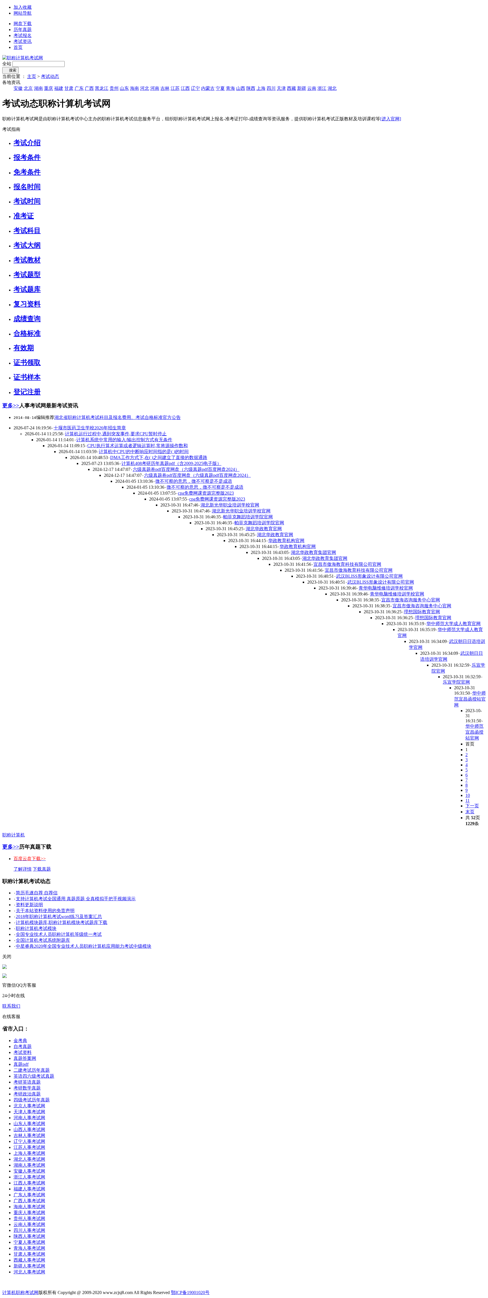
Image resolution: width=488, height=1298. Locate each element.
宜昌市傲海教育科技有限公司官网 (347, 564)
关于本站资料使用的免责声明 (45, 910)
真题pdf (21, 1064)
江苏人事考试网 (29, 1147)
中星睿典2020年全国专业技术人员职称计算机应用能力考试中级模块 (83, 946)
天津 (281, 88)
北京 (28, 88)
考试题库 (27, 289)
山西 (240, 88)
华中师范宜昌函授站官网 (470, 699)
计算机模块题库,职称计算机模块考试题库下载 (61, 922)
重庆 (48, 88)
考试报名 (23, 35)
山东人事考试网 (29, 1123)
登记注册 (27, 391)
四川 (271, 88)
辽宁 (195, 88)
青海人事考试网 (29, 1248)
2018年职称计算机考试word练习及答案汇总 (59, 916)
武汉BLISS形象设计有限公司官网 (369, 576)
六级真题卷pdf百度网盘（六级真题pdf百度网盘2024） (186, 469)
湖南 (38, 88)
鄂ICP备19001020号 (190, 1292)
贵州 (114, 88)
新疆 (301, 88)
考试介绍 (27, 142)
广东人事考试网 (29, 1194)
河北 (144, 88)
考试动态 (50, 76)
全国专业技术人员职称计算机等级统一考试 (59, 934)
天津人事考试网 (29, 1111)
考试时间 (27, 201)
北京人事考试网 (29, 1105)
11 (467, 800)
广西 (89, 88)
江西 (185, 88)
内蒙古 (208, 88)
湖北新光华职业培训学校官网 (230, 505)
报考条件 (27, 157)
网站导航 (23, 13)
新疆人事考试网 (29, 1266)
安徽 (18, 88)
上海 (260, 88)
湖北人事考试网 (29, 1159)
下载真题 (42, 869)
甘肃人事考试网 (29, 1254)
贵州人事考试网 (29, 1218)
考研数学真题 (27, 1088)
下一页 (472, 805)
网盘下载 (23, 23)
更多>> (10, 405)
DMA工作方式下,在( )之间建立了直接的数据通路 (158, 457)
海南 (134, 88)
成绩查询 (27, 318)
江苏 (175, 88)
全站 (6, 63)
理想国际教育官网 (422, 611)
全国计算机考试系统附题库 (43, 940)
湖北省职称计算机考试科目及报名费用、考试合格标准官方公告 (117, 417)
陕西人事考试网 (29, 1236)
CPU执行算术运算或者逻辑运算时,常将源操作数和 (137, 445)
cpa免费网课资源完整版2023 (206, 493)
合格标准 (27, 333)
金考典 (20, 1040)
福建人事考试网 (29, 1188)
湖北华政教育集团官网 (313, 552)
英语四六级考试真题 (34, 1076)
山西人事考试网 (29, 1129)
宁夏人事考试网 (29, 1242)
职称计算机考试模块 (36, 928)
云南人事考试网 (29, 1224)
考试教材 (27, 260)
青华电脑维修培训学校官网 (386, 588)
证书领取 (27, 362)
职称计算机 (13, 834)
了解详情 (23, 869)
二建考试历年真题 (32, 1070)
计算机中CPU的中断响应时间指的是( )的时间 (144, 451)
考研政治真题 (27, 1094)
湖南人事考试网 (29, 1165)
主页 (31, 76)
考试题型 (27, 274)
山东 (124, 88)
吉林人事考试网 (29, 1135)
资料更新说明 (29, 904)
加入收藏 (23, 7)
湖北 (332, 88)
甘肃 (68, 88)
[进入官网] (390, 118)
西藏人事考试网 (29, 1260)
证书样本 (27, 377)
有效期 (24, 347)
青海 (230, 88)
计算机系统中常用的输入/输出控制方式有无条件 (124, 439)
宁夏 (220, 88)
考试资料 (23, 1052)
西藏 (291, 88)
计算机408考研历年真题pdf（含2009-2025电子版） (171, 463)
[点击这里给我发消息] (4, 967)
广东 (79, 88)
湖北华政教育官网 (264, 528)
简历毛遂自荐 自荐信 (37, 892)
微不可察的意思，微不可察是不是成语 (193, 481)
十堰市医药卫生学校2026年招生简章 (90, 427)
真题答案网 (25, 1058)
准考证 (24, 215)
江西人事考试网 (29, 1182)
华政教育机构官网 (286, 540)
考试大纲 (27, 245)
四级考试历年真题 (32, 1099)
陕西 (250, 88)
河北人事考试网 (29, 1271)
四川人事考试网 (29, 1230)
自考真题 (23, 1046)
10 (467, 795)
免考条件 (27, 172)
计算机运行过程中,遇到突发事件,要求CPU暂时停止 (116, 433)
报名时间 (27, 186)
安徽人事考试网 (29, 1171)
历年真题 (23, 29)
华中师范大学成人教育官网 (453, 623)
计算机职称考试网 (20, 1292)
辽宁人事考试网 (29, 1141)
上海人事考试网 (29, 1153)
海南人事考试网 (29, 1206)
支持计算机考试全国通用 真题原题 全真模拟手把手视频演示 (76, 898)
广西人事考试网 (29, 1200)
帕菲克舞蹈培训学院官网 (248, 516)
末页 (469, 811)
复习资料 (27, 304)
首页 (18, 47)
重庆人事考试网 (29, 1212)
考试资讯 (23, 41)
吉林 (164, 88)
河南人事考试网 (29, 1117)
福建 (58, 88)
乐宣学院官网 (456, 682)
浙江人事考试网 (29, 1177)
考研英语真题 (27, 1082)
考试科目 (27, 230)
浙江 (321, 88)
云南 (311, 88)
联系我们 (11, 1006)
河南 (154, 88)
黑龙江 (101, 88)
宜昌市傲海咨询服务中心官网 (410, 599)
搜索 (10, 70)
